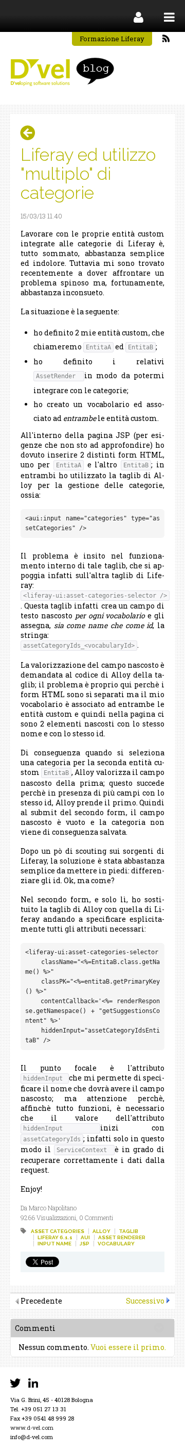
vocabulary (116, 1243)
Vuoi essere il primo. (128, 1347)
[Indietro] (32, 133)
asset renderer (121, 1237)
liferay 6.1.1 (55, 1237)
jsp (84, 1243)
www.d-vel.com (31, 1427)
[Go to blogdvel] (62, 72)
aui (85, 1237)
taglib (128, 1231)
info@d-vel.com (31, 1437)
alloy (101, 1231)
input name (54, 1243)
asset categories (57, 1231)
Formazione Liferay (112, 38)
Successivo (145, 1301)
